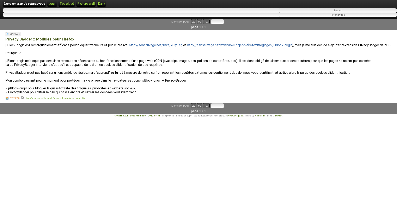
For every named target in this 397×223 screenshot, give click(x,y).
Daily (101, 4)
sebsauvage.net (235, 115)
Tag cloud (67, 4)
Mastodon (277, 115)
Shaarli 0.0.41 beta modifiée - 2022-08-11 (137, 115)
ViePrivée (15, 34)
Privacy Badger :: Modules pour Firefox (39, 39)
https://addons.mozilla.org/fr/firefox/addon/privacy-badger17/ (55, 98)
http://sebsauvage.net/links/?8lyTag (155, 45)
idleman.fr (260, 115)
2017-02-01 (15, 98)
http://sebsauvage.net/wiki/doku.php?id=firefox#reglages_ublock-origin (239, 45)
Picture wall (86, 4)
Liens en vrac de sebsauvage (24, 4)
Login (52, 4)
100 (206, 21)
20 (193, 21)
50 (199, 21)
